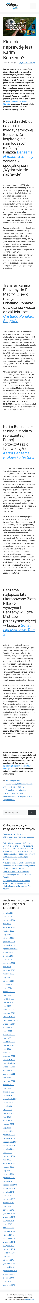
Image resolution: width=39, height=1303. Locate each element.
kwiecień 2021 (9, 1120)
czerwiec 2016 (9, 1285)
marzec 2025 (8, 974)
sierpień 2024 (9, 985)
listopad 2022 (9, 1060)
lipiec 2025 (7, 959)
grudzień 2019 (9, 1178)
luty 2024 (7, 1006)
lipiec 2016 (7, 1281)
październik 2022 (10, 1063)
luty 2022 (7, 1088)
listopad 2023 (9, 1017)
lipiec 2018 (7, 1224)
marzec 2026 (8, 931)
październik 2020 (10, 1142)
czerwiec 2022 (9, 1074)
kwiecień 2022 (9, 1081)
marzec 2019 (8, 1203)
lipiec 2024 (7, 988)
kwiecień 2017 (9, 1253)
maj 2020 (7, 1160)
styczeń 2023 (8, 1052)
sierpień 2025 (8, 956)
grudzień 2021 (9, 1092)
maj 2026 (7, 924)
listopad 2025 (9, 945)
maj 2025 (7, 967)
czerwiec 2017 (9, 1249)
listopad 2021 (8, 1095)
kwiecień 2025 (9, 970)
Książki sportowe (13, 780)
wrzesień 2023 (9, 1024)
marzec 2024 (8, 1002)
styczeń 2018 (8, 1228)
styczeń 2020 (8, 1174)
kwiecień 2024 (9, 999)
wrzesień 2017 (9, 1242)
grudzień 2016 (9, 1263)
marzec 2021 (8, 1124)
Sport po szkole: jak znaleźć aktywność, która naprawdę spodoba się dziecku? (18, 837)
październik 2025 (10, 949)
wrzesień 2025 (9, 952)
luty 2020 (7, 1171)
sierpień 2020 (9, 1149)
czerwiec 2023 (9, 1035)
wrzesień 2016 (9, 1274)
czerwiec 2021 (9, 1113)
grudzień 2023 (9, 1013)
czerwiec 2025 (9, 963)
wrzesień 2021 (9, 1103)
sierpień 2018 (8, 1221)
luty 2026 (7, 934)
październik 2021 (10, 1099)
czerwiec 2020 (9, 1156)
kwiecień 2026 (9, 927)
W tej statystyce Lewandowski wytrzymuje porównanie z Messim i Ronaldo (17, 874)
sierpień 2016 (8, 1278)
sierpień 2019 (8, 1192)
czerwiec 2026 (9, 920)
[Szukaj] (32, 812)
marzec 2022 (8, 1085)
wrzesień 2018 (9, 1217)
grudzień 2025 (9, 942)
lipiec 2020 (7, 1153)
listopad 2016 (8, 1267)
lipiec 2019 (7, 1196)
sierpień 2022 (8, 1070)
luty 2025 (7, 977)
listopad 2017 (8, 1235)
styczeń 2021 (8, 1131)
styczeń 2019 (8, 1210)
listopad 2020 (9, 1138)
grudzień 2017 (9, 1231)
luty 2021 (7, 1128)
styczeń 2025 (8, 981)
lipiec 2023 (7, 1031)
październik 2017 (10, 1238)
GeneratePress (29, 1300)
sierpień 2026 (9, 913)
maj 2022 (7, 1078)
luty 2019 (7, 1206)
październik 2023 (10, 1020)
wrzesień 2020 (9, 1145)
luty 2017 (7, 1256)
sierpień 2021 (8, 1106)
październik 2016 (10, 1271)
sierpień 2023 (9, 1027)
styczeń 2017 (8, 1260)
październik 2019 (10, 1185)
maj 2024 (7, 995)
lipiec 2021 (7, 1110)
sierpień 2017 (8, 1246)
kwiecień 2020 (9, 1163)
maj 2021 (7, 1117)
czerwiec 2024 (9, 992)
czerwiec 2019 (9, 1199)
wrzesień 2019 (9, 1188)
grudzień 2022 (9, 1056)
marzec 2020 (8, 1167)
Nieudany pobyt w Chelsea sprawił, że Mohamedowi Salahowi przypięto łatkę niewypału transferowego (19, 865)
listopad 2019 (8, 1181)
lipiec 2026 (7, 917)
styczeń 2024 (8, 1010)
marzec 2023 (8, 1045)
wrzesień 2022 (9, 1067)
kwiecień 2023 (9, 1042)
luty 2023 (7, 1049)
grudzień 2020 (9, 1135)
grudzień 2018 (9, 1213)
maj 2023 (7, 1038)
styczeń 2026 (8, 938)
